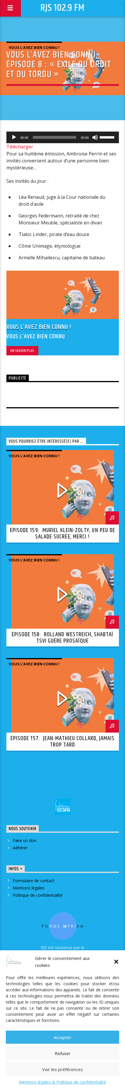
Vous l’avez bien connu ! (39, 327)
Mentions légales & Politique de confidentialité (62, 1082)
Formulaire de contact (33, 880)
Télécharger (19, 146)
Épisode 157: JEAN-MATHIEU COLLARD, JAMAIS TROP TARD (62, 741)
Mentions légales (29, 888)
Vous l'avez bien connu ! (34, 47)
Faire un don (24, 840)
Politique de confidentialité (38, 895)
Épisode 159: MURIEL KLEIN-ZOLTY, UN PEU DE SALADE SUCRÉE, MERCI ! (62, 533)
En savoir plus (22, 351)
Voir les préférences (62, 1069)
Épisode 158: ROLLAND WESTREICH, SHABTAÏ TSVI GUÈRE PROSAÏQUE (63, 638)
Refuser (63, 1053)
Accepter (62, 1037)
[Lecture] (14, 137)
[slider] (108, 137)
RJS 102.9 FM (62, 8)
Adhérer (20, 847)
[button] (116, 962)
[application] (62, 137)
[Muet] (95, 137)
